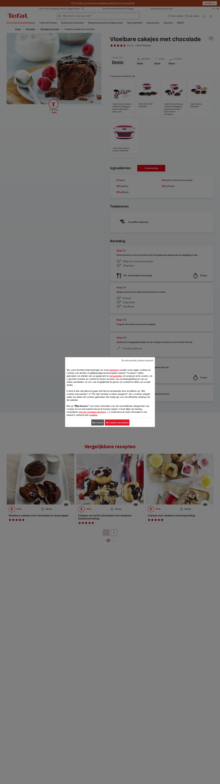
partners (114, 369)
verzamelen (115, 376)
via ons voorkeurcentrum (92, 412)
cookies (93, 415)
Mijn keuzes (97, 422)
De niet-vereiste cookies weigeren (137, 360)
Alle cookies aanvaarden (117, 422)
